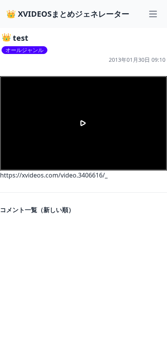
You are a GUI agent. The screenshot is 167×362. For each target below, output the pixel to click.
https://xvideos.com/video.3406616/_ (54, 175)
